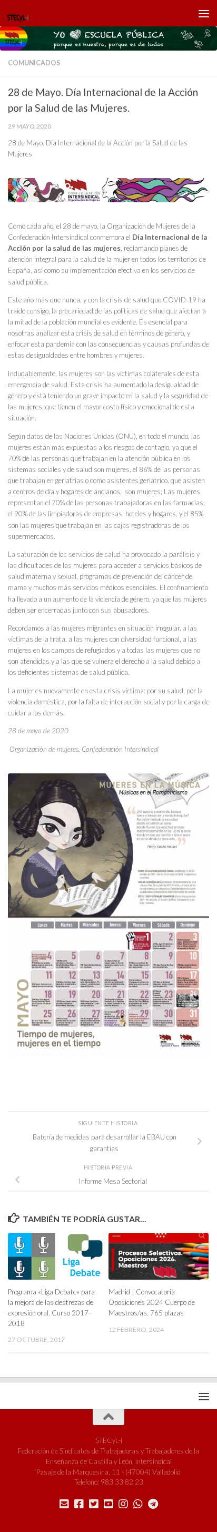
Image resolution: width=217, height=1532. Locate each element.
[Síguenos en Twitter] (93, 1504)
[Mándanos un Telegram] (152, 1504)
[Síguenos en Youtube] (108, 1504)
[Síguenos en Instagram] (123, 1504)
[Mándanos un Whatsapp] (138, 1504)
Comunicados (34, 63)
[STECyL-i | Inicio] (21, 13)
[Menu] (204, 13)
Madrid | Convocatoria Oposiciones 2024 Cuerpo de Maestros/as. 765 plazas (151, 1302)
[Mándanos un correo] (64, 1504)
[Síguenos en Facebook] (79, 1504)
